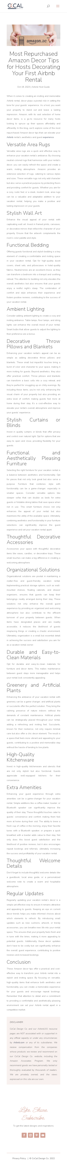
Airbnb (10, 137)
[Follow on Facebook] (24, 1135)
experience (48, 137)
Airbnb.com (18, 1042)
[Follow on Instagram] (30, 1135)
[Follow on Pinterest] (36, 1135)
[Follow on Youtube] (42, 1135)
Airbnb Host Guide (41, 86)
